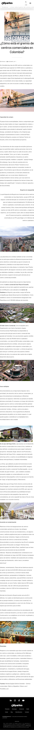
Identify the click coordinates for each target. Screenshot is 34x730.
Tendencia (26, 61)
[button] (26, 3)
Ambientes (20, 61)
